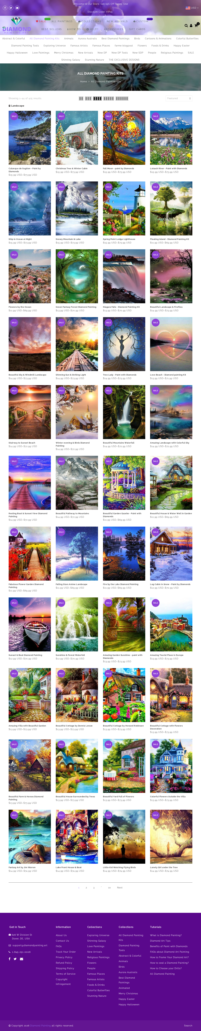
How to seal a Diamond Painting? (169, 955)
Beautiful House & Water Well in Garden (171, 505)
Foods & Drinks (160, 38)
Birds (137, 30)
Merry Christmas (63, 45)
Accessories (114, 21)
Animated (124, 980)
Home (83, 73)
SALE (191, 45)
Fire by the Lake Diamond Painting (121, 576)
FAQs (59, 938)
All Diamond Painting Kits (45, 30)
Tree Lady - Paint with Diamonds (119, 367)
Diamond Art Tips (160, 933)
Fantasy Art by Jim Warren (22, 859)
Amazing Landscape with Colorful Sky (169, 435)
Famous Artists (79, 38)
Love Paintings (40, 45)
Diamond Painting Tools (25, 38)
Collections (91, 13)
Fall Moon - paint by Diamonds (118, 160)
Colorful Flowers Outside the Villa (167, 789)
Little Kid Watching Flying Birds (119, 859)
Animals (68, 30)
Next (120, 879)
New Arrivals (117, 13)
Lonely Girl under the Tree (164, 859)
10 (109, 879)
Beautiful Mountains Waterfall (118, 435)
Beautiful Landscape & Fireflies (166, 299)
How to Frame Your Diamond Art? (169, 949)
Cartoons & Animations (158, 30)
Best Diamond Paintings (116, 30)
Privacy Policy (64, 949)
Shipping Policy (65, 960)
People (152, 45)
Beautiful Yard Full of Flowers (118, 789)
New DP (102, 45)
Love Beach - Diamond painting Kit (168, 367)
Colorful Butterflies (187, 30)
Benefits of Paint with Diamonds (169, 938)
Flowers (142, 38)
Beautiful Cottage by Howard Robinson (123, 718)
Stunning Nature (94, 52)
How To (75, 21)
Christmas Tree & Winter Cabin (72, 160)
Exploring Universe (55, 38)
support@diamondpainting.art (30, 937)
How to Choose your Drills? (166, 960)
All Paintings (62, 13)
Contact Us (62, 933)
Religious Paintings (172, 45)
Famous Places (101, 38)
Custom (142, 13)
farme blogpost (124, 38)
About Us (61, 927)
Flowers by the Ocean (20, 299)
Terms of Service (66, 966)
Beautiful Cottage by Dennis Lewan (74, 718)
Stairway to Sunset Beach (22, 435)
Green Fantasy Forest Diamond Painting (76, 299)
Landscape (17, 98)
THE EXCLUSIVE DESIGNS (124, 52)
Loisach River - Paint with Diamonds (168, 160)
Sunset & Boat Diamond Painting (25, 647)
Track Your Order (66, 944)
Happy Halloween (17, 45)
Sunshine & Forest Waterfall (70, 647)
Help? (94, 21)
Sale (42, 13)
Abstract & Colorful (13, 30)
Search (188, 1018)
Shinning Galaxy (70, 52)
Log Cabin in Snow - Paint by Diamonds (170, 576)
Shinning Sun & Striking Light (71, 367)
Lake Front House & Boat (69, 859)
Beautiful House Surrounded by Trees (75, 789)
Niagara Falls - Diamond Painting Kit (121, 299)
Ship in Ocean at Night (20, 231)
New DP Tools (120, 45)
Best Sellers (51, 21)
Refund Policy (64, 955)
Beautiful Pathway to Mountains (72, 505)
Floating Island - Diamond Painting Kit (169, 231)
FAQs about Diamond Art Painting (169, 944)
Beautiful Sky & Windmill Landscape (27, 367)
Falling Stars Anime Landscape (71, 576)
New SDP (138, 45)
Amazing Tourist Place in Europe (167, 647)
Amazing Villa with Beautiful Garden (27, 718)
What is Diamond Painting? (166, 927)
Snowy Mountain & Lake (68, 231)
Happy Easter (182, 38)
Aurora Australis (87, 30)
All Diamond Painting (162, 966)
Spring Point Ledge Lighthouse (119, 231)
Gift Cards (137, 21)
